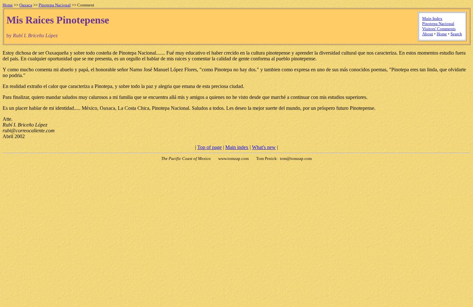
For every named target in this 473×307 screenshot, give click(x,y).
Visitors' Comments (439, 28)
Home (8, 5)
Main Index (432, 18)
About (427, 33)
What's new (264, 147)
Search (456, 33)
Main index (236, 147)
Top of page (209, 147)
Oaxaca (25, 5)
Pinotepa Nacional (55, 5)
